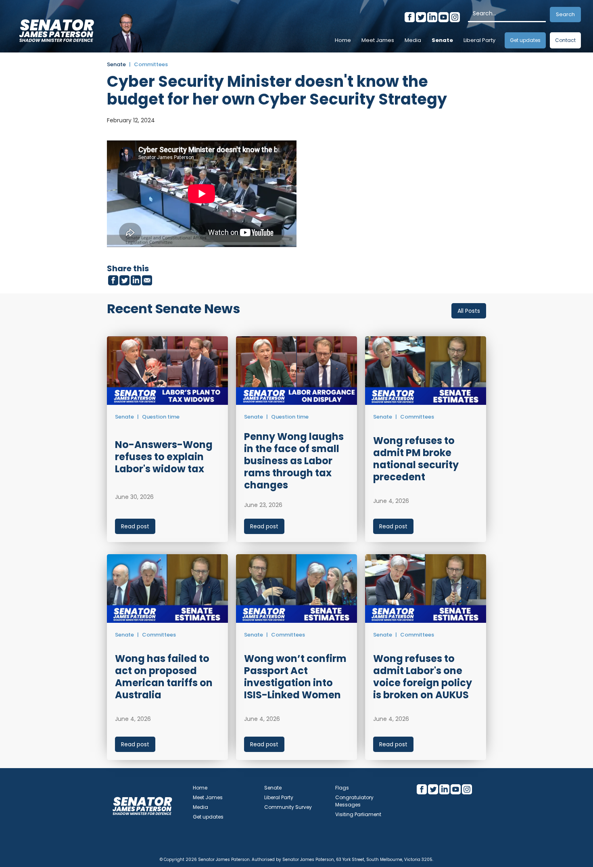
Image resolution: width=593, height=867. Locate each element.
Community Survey (288, 807)
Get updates (525, 40)
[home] (56, 28)
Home (343, 40)
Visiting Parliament (358, 814)
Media (413, 40)
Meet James (377, 40)
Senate (442, 40)
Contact (565, 40)
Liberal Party (479, 40)
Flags (342, 787)
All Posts (468, 311)
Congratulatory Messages (354, 801)
